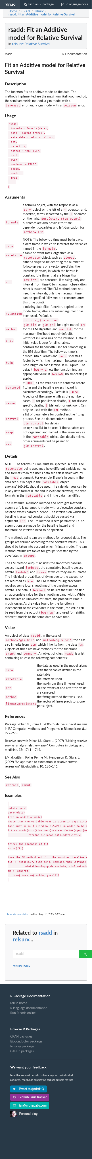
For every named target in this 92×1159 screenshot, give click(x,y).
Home (12, 11)
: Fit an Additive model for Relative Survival (41, 14)
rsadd (45, 933)
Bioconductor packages (26, 1041)
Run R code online (23, 1013)
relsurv (21, 940)
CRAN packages (21, 1036)
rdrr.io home (18, 1003)
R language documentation (28, 1008)
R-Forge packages (22, 1046)
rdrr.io (9, 4)
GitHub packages (22, 1051)
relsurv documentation (17, 914)
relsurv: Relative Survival (31, 44)
